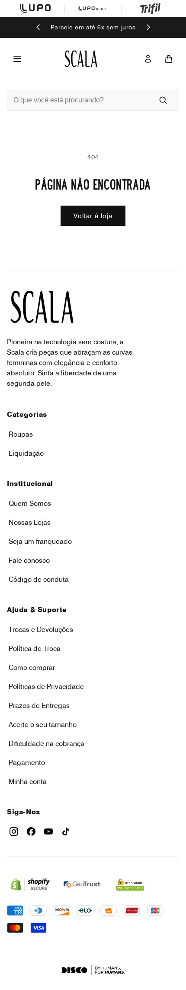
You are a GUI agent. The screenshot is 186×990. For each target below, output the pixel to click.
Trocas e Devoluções (41, 629)
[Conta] (148, 58)
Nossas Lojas (30, 522)
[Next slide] (148, 28)
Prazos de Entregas (39, 705)
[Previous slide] (38, 28)
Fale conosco (29, 560)
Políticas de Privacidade (46, 686)
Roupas (21, 434)
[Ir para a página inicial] (81, 59)
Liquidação (26, 453)
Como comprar (32, 667)
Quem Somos (30, 503)
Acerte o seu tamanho (43, 724)
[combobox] (81, 100)
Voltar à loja (93, 216)
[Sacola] (168, 58)
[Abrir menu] (17, 58)
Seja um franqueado (40, 541)
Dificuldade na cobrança (46, 743)
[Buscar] (163, 100)
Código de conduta (39, 579)
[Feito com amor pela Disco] (93, 970)
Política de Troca (35, 648)
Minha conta (28, 781)
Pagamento (27, 762)
